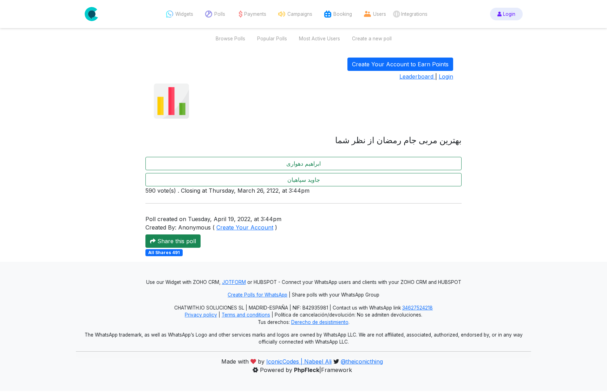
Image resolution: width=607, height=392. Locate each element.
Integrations (414, 14)
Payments (255, 14)
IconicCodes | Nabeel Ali (299, 361)
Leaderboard (417, 76)
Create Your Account (244, 227)
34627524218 (417, 308)
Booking (342, 14)
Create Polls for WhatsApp (257, 295)
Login (508, 14)
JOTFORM (234, 282)
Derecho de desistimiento (319, 322)
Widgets (184, 14)
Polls (219, 14)
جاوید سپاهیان (303, 179)
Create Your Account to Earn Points (400, 64)
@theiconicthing (362, 361)
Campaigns (299, 14)
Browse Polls (230, 38)
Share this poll (176, 241)
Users (379, 14)
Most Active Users (319, 38)
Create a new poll (372, 38)
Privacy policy (201, 315)
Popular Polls (272, 38)
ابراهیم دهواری (303, 163)
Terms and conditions (246, 315)
